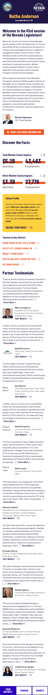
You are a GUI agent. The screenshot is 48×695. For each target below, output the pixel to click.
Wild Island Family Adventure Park (19, 259)
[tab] (8, 690)
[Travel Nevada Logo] (39, 7)
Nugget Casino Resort (13, 254)
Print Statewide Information (25, 132)
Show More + (9, 302)
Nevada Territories (16, 227)
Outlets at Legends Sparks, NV (17, 248)
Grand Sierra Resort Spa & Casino (19, 243)
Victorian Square (11, 264)
